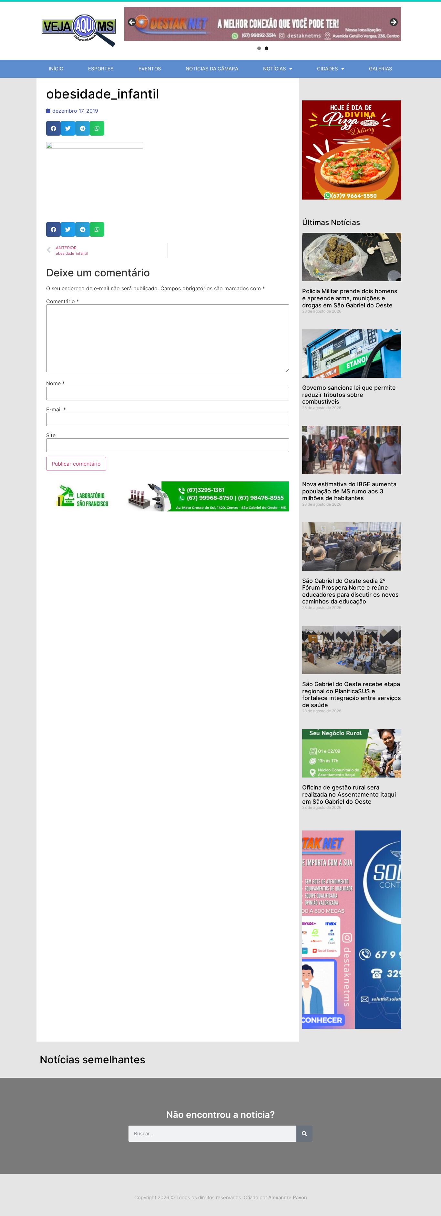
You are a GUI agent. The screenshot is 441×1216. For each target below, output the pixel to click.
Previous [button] (132, 22)
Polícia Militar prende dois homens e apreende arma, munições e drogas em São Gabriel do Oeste (349, 298)
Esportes (101, 69)
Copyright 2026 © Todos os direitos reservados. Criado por (220, 1197)
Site (51, 435)
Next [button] (393, 22)
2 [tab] (266, 48)
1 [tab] (259, 48)
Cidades (327, 69)
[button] (53, 128)
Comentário (62, 301)
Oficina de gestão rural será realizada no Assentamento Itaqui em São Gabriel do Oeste (349, 794)
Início (56, 69)
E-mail (56, 409)
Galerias (380, 69)
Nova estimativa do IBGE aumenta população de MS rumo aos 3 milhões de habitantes (349, 491)
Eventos (149, 69)
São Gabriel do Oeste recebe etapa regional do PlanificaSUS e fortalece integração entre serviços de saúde (351, 694)
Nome (55, 383)
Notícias (274, 69)
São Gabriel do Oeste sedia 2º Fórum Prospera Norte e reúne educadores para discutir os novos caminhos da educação (350, 591)
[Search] (304, 1134)
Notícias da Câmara (212, 69)
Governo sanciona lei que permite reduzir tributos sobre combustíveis (349, 394)
